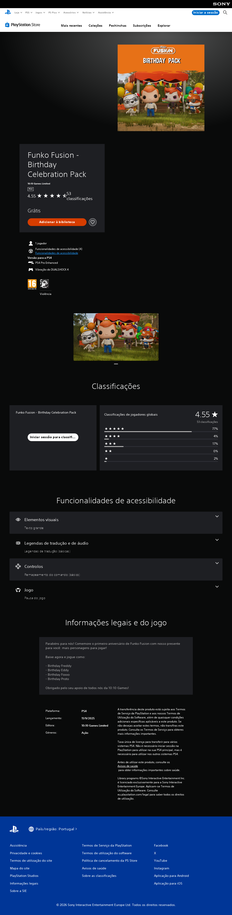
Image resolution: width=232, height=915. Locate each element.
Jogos (39, 12)
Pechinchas (117, 26)
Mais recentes (71, 26)
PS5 (27, 12)
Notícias (87, 12)
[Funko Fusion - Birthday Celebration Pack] (116, 337)
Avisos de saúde (128, 766)
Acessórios (69, 12)
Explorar (164, 26)
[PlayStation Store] (24, 24)
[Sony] (221, 7)
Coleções (95, 26)
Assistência (104, 12)
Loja (16, 12)
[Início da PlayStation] (8, 12)
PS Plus (52, 12)
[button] (56, 253)
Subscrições (142, 26)
